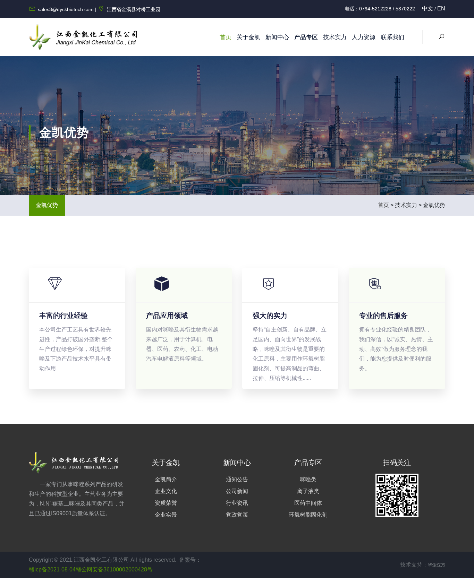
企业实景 (166, 515)
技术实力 (335, 37)
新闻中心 (277, 37)
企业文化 (166, 491)
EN (441, 8)
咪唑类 (308, 479)
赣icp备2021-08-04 (52, 569)
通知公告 (237, 479)
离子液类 (308, 491)
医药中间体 (308, 503)
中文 (427, 8)
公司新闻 (237, 491)
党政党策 (237, 515)
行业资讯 (237, 503)
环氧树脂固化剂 (308, 515)
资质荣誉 (166, 503)
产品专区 (306, 37)
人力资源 (363, 37)
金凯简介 (166, 479)
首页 (225, 37)
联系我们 (392, 37)
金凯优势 (47, 205)
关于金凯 (248, 37)
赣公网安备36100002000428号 (114, 569)
